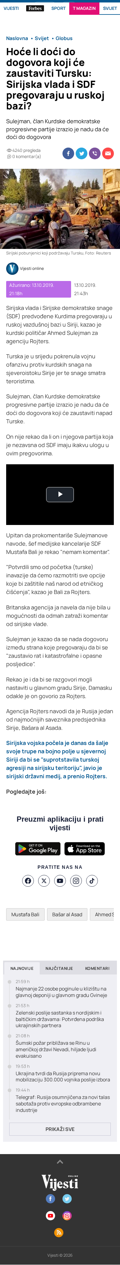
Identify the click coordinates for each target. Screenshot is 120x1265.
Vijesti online (32, 268)
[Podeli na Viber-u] (95, 153)
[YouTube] (60, 881)
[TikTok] (92, 881)
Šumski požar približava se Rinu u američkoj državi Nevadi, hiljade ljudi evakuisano (56, 1049)
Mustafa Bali (25, 914)
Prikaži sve (60, 1129)
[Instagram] (76, 881)
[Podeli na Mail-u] (108, 153)
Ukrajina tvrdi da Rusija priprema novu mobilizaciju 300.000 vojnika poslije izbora (63, 1076)
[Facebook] (28, 881)
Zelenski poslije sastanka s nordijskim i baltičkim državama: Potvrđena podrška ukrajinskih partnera (60, 1019)
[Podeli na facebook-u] (68, 153)
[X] (44, 881)
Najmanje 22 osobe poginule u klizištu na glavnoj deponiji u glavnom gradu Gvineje (61, 992)
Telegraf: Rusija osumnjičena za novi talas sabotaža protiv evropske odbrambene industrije (63, 1103)
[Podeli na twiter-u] (81, 153)
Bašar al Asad (67, 914)
